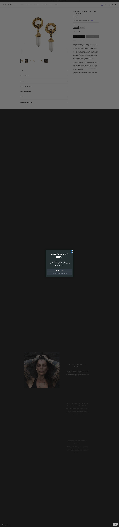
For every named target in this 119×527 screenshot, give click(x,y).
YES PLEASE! (59, 270)
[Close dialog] (72, 251)
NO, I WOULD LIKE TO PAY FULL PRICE (59, 273)
